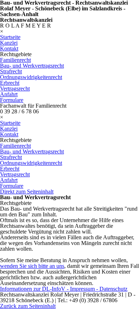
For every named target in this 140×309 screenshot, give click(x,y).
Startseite (10, 37)
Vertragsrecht (15, 88)
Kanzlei (9, 43)
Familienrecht (15, 60)
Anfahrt (9, 94)
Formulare (11, 100)
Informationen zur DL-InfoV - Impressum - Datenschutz (63, 289)
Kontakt (9, 48)
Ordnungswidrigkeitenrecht (31, 77)
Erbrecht (9, 83)
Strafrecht (11, 71)
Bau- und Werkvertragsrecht (32, 66)
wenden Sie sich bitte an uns (32, 266)
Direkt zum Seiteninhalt (26, 191)
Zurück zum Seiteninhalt (28, 306)
